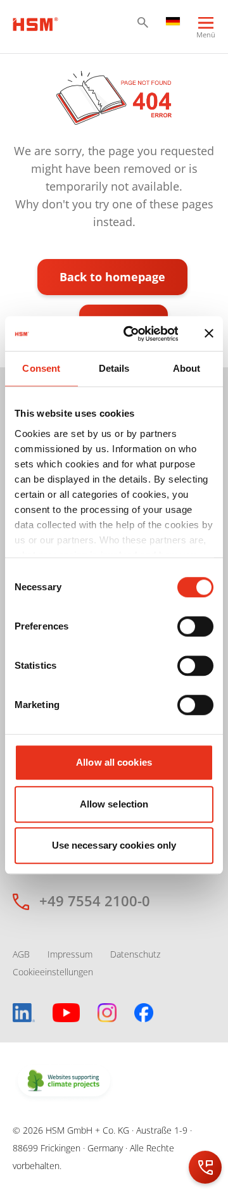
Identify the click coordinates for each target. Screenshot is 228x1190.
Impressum (70, 954)
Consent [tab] (41, 368)
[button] (143, 22)
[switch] (195, 626)
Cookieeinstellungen (53, 972)
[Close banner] (209, 333)
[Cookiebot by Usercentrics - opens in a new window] (131, 334)
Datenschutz (135, 954)
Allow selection (114, 804)
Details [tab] (114, 368)
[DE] (173, 20)
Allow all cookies (114, 762)
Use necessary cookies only (114, 845)
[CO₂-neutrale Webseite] (64, 1081)
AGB (21, 954)
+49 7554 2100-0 (94, 900)
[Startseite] (35, 22)
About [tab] (187, 368)
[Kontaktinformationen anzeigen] (205, 1167)
